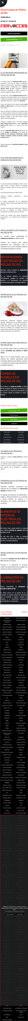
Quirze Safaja (21, 765)
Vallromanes (7, 670)
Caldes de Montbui (7, 775)
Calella (7, 728)
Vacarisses (7, 760)
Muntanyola (7, 757)
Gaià (7, 642)
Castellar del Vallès (21, 795)
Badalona (21, 749)
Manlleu (7, 647)
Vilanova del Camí (7, 744)
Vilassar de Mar (7, 662)
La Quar (7, 810)
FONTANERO (21, 432)
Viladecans (7, 749)
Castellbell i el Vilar (7, 795)
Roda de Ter (21, 1017)
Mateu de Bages (7, 660)
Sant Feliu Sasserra (21, 655)
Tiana (21, 803)
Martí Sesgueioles (7, 675)
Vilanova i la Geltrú (7, 627)
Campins (7, 723)
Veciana (21, 667)
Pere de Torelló (7, 692)
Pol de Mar (21, 770)
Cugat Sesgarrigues (7, 629)
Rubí (7, 1017)
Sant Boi (7, 742)
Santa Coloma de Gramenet (7, 733)
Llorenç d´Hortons (7, 682)
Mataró (21, 637)
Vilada (21, 790)
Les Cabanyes (7, 1014)
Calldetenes (21, 725)
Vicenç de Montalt (21, 629)
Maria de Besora (7, 639)
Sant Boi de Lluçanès (21, 632)
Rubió (20, 708)
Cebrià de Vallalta (7, 632)
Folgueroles (21, 644)
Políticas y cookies (7, 1019)
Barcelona (7, 618)
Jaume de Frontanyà (7, 705)
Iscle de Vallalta (21, 705)
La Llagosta (21, 695)
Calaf (21, 792)
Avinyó (21, 752)
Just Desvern (21, 775)
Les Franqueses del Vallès (21, 1011)
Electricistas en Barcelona (10, 44)
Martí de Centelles (21, 677)
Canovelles (21, 685)
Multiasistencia (3, 44)
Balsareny (7, 718)
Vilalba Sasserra (7, 667)
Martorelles (21, 733)
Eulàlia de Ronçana (21, 728)
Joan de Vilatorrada (21, 703)
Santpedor (21, 649)
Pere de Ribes (21, 657)
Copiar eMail (14, 423)
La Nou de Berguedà (7, 695)
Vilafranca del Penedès (7, 747)
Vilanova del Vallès (21, 627)
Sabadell (7, 782)
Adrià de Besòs (21, 634)
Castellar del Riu (7, 797)
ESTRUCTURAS (7, 442)
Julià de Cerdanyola (7, 665)
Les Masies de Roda (7, 1010)
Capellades (7, 715)
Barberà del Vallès (21, 715)
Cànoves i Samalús (7, 685)
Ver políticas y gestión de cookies (14, 911)
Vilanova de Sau (7, 739)
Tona (21, 662)
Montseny (21, 660)
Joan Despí (21, 665)
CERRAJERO (7, 432)
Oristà (21, 697)
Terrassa (7, 805)
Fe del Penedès (7, 808)
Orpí (7, 697)
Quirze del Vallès (7, 767)
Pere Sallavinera (7, 772)
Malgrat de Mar (7, 649)
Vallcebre (21, 672)
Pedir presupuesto (14, 33)
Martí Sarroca (21, 675)
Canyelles (21, 682)
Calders (21, 754)
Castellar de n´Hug (21, 797)
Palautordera (21, 780)
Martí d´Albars (7, 680)
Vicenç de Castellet (21, 687)
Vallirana (21, 670)
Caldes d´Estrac (7, 754)
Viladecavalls (21, 747)
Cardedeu (7, 713)
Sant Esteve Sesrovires (7, 780)
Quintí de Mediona (7, 770)
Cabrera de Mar (21, 744)
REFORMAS (7, 434)
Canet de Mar (7, 687)
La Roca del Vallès (21, 808)
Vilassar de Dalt (21, 624)
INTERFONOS (7, 439)
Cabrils (21, 720)
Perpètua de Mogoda (21, 652)
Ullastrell (7, 700)
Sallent (7, 637)
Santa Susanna (7, 652)
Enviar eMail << (14, 419)
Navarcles (21, 710)
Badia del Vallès (7, 624)
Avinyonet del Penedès (7, 752)
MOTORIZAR (21, 437)
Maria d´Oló (21, 700)
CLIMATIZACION (7, 437)
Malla (21, 647)
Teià (21, 805)
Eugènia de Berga (21, 730)
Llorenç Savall (21, 680)
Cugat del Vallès (21, 782)
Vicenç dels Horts (7, 787)
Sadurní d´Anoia (7, 785)
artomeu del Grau (21, 742)
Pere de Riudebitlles (7, 657)
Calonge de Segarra (21, 723)
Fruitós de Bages (21, 762)
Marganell (20, 737)
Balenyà (21, 718)
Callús (7, 725)
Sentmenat (21, 639)
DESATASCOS (21, 439)
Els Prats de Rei (7, 803)
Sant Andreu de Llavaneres (7, 621)
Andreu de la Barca (21, 620)
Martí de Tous (7, 677)
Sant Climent (21, 810)
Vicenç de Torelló (21, 787)
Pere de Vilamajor (21, 690)
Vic (7, 792)
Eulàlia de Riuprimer (7, 730)
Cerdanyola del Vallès (21, 813)
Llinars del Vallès (7, 1008)
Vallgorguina (7, 672)
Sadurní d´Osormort (7, 790)
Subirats (7, 762)
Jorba (7, 644)
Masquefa (20, 800)
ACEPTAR (19, 914)
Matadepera (7, 800)
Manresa (7, 710)
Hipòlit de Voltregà (21, 772)
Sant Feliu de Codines (21, 777)
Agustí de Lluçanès (7, 634)
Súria (21, 760)
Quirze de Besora (21, 767)
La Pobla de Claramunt (21, 692)
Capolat (21, 713)
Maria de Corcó (21, 739)
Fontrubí (21, 642)
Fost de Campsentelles (7, 765)
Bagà (7, 720)
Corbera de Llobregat (7, 655)
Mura (21, 1014)
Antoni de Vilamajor (21, 618)
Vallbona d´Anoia (21, 757)
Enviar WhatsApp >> (13, 39)
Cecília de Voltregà (21, 785)
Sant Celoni (7, 813)
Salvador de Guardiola (7, 690)
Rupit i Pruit (7, 708)
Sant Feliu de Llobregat (7, 777)
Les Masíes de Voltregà (21, 1008)
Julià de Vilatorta (7, 703)
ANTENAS (21, 434)
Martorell (7, 737)
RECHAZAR (9, 914)
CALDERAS (21, 442)
